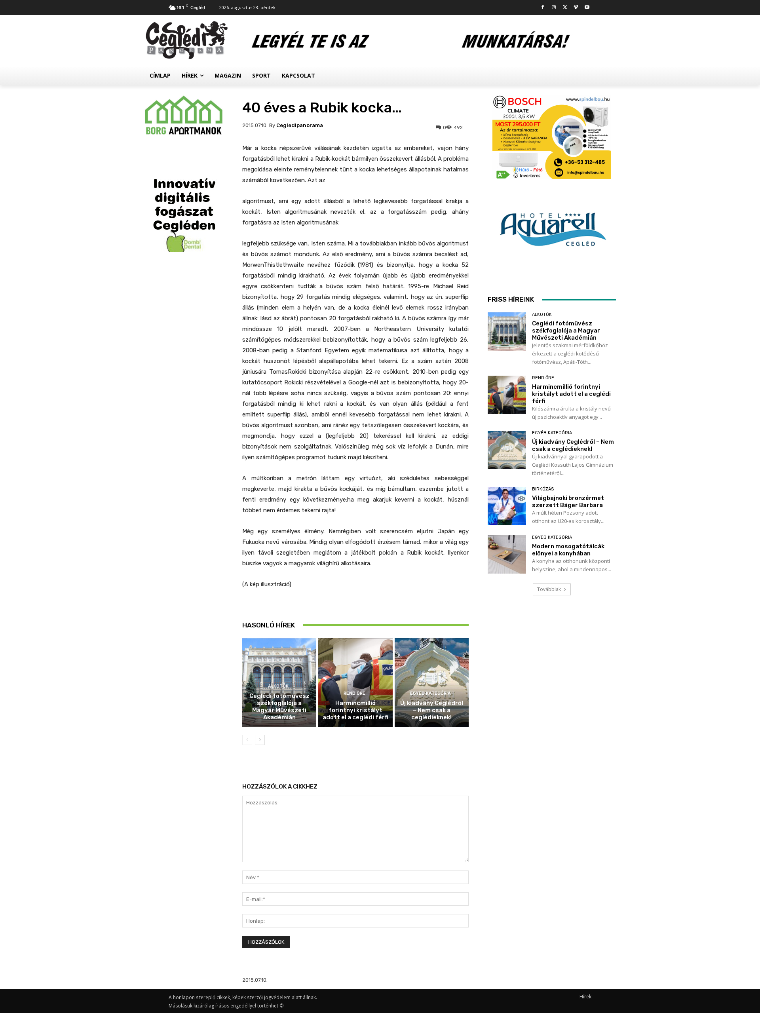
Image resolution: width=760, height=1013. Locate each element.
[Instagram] (554, 7)
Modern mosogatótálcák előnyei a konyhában (568, 550)
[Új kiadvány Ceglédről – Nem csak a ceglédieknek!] (432, 682)
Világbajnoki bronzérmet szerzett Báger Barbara (568, 501)
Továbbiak (549, 589)
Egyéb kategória (430, 693)
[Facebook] (542, 7)
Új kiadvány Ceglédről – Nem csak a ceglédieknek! (431, 710)
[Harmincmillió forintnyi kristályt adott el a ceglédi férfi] (355, 682)
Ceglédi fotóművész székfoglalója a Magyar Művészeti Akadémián (279, 706)
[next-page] (260, 740)
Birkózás (543, 489)
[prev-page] (247, 740)
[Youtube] (586, 7)
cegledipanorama (299, 125)
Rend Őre (354, 693)
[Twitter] (565, 7)
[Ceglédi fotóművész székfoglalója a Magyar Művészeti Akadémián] (507, 331)
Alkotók (278, 686)
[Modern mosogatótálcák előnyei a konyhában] (507, 554)
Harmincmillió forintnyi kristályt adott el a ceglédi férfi (355, 710)
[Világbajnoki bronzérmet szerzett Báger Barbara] (507, 506)
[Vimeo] (575, 7)
